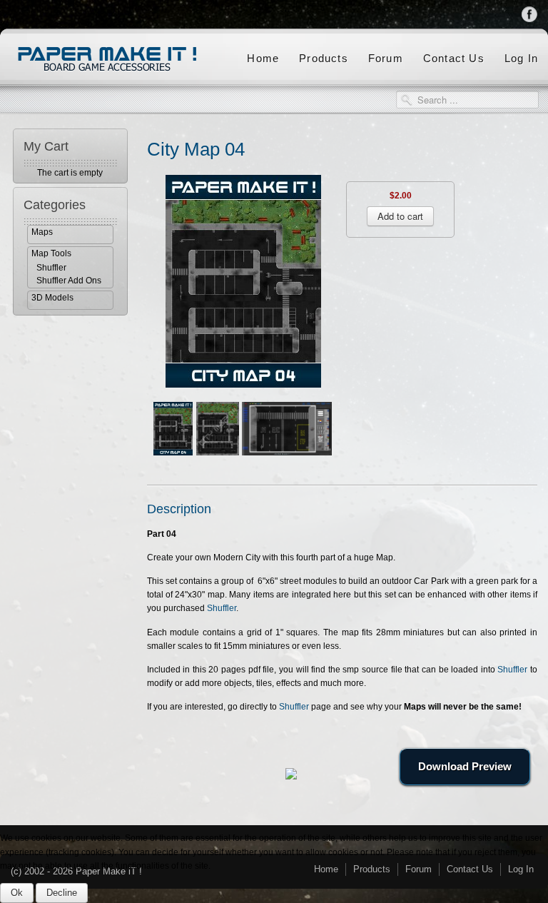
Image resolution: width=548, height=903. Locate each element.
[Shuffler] (287, 428)
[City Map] (243, 281)
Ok (17, 892)
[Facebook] (530, 14)
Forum (385, 58)
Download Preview (465, 766)
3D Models (52, 298)
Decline (61, 892)
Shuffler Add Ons (68, 281)
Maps (42, 232)
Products (323, 58)
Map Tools (51, 253)
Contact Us (453, 58)
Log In (521, 58)
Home (263, 58)
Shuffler (51, 268)
